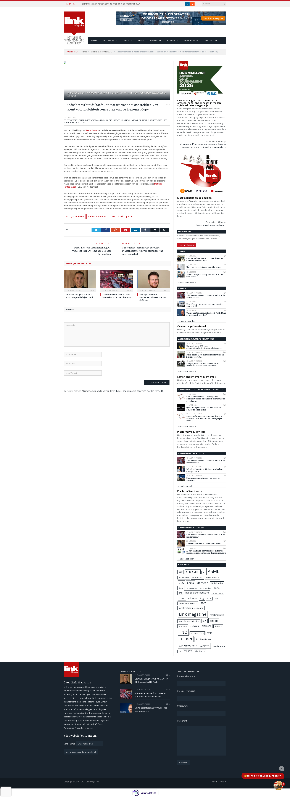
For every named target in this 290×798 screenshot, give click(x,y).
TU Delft (185, 639)
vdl (180, 651)
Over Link (189, 40)
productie (183, 626)
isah (216, 598)
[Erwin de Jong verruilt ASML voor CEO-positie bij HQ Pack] (80, 280)
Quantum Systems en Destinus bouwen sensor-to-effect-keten (203, 408)
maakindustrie (106, 120)
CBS (181, 583)
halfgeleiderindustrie (197, 592)
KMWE (203, 603)
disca (181, 588)
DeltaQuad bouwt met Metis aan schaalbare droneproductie (204, 470)
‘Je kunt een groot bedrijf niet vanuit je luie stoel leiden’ (204, 275)
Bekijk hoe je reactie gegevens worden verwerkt (139, 390)
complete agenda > (187, 321)
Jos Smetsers (77, 216)
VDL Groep (200, 651)
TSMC (209, 633)
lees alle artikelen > (187, 282)
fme (180, 593)
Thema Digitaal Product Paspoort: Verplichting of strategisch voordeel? (206, 314)
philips (214, 621)
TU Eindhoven (204, 639)
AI (203, 572)
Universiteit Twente (194, 646)
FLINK (141, 40)
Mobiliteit (152, 120)
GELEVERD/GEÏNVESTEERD (74, 120)
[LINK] (74, 25)
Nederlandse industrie (189, 621)
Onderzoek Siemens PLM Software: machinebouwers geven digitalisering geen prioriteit (142, 250)
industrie (192, 598)
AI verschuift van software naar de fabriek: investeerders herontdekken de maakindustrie (206, 552)
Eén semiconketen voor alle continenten (203, 543)
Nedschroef (114, 216)
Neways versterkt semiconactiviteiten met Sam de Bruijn (153, 297)
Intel (209, 598)
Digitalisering (217, 583)
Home (94, 40)
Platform (108, 40)
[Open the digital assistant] (278, 785)
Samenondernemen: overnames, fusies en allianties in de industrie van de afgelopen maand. (204, 418)
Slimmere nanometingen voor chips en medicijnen (203, 479)
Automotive (184, 577)
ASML (213, 571)
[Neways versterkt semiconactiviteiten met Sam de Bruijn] (153, 280)
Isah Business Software (188, 603)
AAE (180, 572)
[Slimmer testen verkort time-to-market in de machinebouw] (116, 280)
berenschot (197, 577)
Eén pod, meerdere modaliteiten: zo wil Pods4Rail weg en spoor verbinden (202, 364)
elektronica (192, 588)
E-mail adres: (70, 743)
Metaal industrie (139, 120)
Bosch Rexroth (212, 577)
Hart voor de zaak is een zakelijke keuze (203, 267)
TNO (183, 632)
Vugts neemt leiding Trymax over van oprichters (151, 709)
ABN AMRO (192, 572)
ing (202, 598)
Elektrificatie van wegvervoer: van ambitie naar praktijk (204, 305)
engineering (205, 588)
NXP (204, 621)
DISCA (126, 40)
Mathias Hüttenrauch (96, 216)
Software (218, 626)
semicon (194, 625)
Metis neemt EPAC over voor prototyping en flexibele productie (205, 356)
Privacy (223, 781)
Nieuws (154, 40)
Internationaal (92, 120)
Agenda (171, 40)
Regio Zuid (80, 122)
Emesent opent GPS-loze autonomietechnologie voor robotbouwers (204, 347)
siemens (206, 626)
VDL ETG (188, 651)
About (214, 781)
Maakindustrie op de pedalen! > (211, 225)
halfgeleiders (217, 593)
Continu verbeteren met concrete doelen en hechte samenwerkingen (204, 259)
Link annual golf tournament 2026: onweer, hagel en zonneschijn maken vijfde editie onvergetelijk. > (202, 146)
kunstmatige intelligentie (191, 607)
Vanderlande (219, 646)
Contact (209, 40)
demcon (202, 583)
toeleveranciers (197, 633)
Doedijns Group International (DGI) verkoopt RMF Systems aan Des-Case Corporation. (91, 250)
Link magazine (192, 614)
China (190, 583)
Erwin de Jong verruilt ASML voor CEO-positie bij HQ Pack (80, 295)
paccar (126, 216)
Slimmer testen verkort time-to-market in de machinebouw (111, 3)
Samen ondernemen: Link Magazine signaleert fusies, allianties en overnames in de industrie (205, 399)
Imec (182, 598)
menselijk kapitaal (122, 120)
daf (66, 216)
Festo (217, 587)
